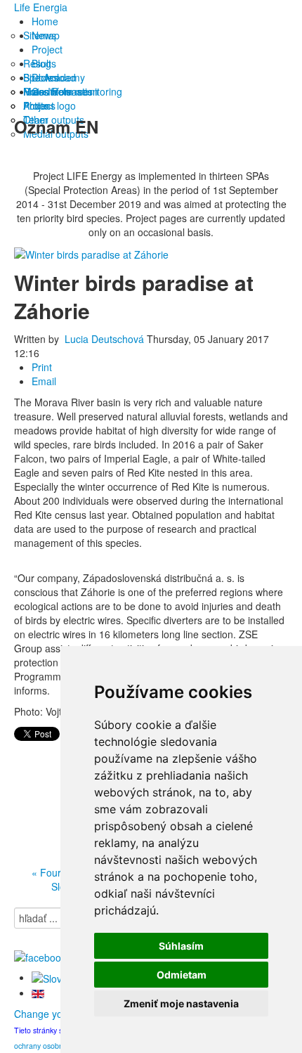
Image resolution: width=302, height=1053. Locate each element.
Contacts (51, 91)
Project (47, 49)
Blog (41, 63)
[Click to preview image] (91, 253)
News (44, 35)
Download (54, 77)
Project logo (49, 105)
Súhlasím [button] (181, 946)
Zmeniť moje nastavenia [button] (181, 1003)
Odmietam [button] (181, 975)
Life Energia (40, 7)
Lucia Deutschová (104, 339)
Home (45, 21)
